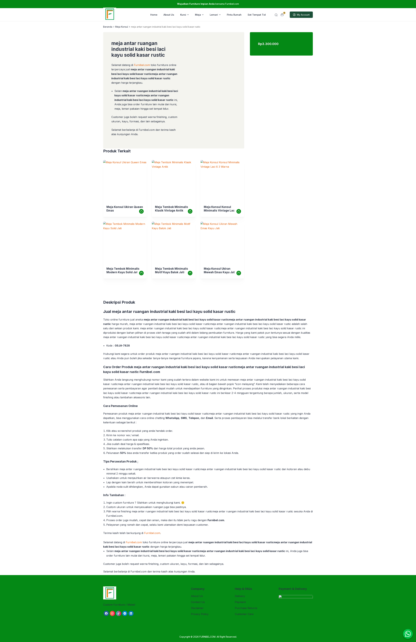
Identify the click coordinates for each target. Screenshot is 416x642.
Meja (198, 14)
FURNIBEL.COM (207, 636)
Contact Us (198, 602)
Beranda (107, 26)
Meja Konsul (121, 26)
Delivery (240, 596)
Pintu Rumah (234, 14)
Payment (240, 602)
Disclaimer (197, 608)
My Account (303, 14)
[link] (125, 182)
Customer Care (244, 614)
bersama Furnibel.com (208, 3)
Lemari (214, 14)
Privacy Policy (199, 614)
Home (153, 14)
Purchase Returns (246, 608)
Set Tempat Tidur (258, 14)
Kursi (183, 14)
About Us (168, 14)
